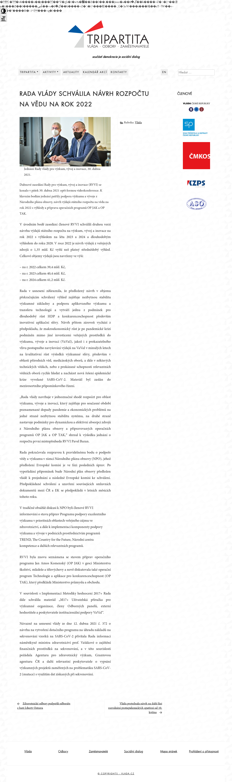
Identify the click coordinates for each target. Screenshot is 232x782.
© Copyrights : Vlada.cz (116, 774)
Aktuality (71, 72)
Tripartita (28, 72)
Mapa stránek (168, 751)
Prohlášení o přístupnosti (204, 751)
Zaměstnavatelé (98, 751)
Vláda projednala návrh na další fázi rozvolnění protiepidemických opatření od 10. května (135, 708)
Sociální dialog (133, 751)
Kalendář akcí (95, 72)
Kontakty (119, 72)
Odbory (63, 751)
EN (164, 72)
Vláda (138, 122)
